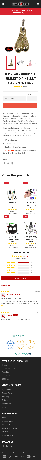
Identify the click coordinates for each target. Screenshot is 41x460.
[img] (5, 291)
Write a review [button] (20, 278)
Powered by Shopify (21, 453)
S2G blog (5, 379)
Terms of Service (8, 368)
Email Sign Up (7, 435)
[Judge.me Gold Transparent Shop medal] (30, 344)
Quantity (30, 94)
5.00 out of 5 (25, 256)
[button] (18, 86)
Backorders (6, 404)
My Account (6, 389)
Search (4, 418)
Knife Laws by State (9, 428)
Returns (5, 400)
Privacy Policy (7, 393)
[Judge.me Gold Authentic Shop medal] (20, 344)
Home (4, 365)
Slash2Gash (10, 453)
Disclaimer (6, 432)
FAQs (4, 407)
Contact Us (6, 375)
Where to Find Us (8, 421)
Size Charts (6, 425)
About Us (5, 372)
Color (5, 94)
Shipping (5, 396)
